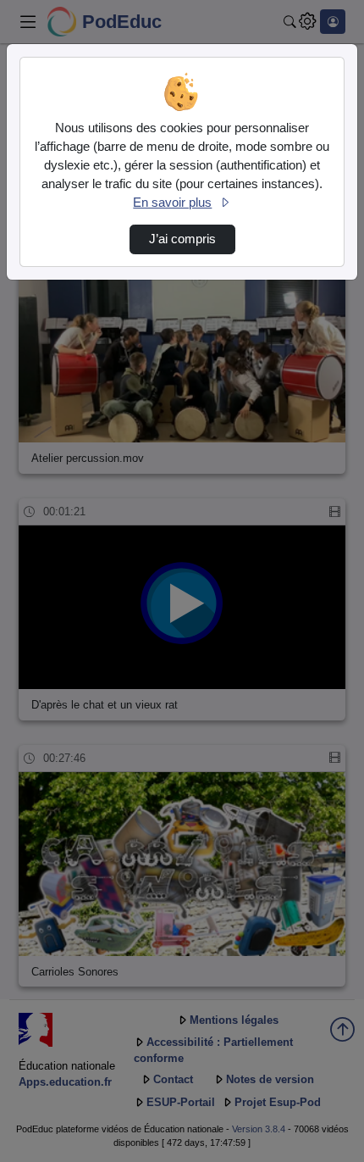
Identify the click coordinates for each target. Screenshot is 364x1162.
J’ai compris (182, 239)
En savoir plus (172, 202)
